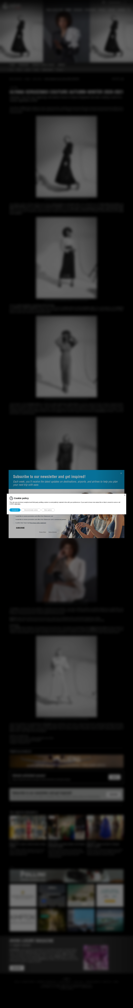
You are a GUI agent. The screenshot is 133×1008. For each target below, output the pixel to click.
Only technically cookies (31, 510)
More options (48, 510)
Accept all (15, 510)
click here (17, 504)
